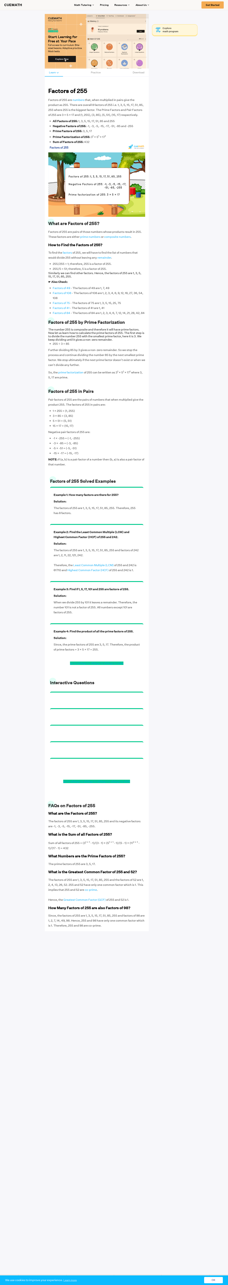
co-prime (91, 889)
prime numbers (90, 236)
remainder (104, 257)
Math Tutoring (82, 5)
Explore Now (62, 59)
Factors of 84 (61, 313)
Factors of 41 (61, 308)
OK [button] (213, 1280)
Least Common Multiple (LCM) (93, 565)
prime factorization (70, 372)
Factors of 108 (62, 293)
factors (67, 252)
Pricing (104, 5)
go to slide (76, 663)
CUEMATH (13, 5)
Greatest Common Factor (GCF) (84, 899)
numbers (78, 100)
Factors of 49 (61, 288)
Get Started (212, 5)
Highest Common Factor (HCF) (87, 570)
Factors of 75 (61, 303)
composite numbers (117, 236)
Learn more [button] (70, 1280)
